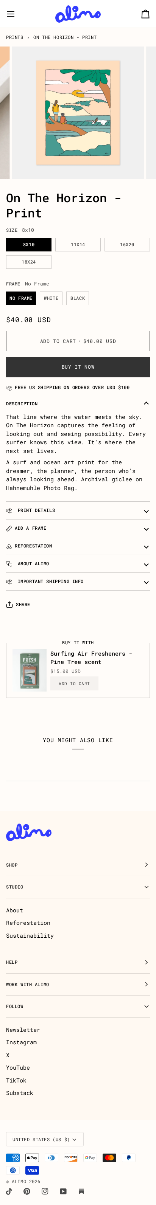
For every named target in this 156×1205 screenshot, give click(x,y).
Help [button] (11, 962)
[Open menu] (17, 14)
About (14, 910)
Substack (19, 1092)
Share (23, 604)
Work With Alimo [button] (27, 984)
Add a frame (30, 528)
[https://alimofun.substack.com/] (81, 1191)
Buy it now (78, 366)
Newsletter (23, 1029)
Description (21, 403)
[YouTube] (63, 1191)
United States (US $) (41, 1139)
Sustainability (30, 935)
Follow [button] (14, 1006)
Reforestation (33, 546)
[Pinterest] (26, 1191)
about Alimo (32, 563)
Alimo (19, 1181)
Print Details (35, 510)
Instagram (21, 1042)
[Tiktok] (9, 1191)
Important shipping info (49, 581)
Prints (14, 37)
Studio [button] (14, 887)
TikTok (16, 1080)
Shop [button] (11, 865)
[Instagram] (45, 1191)
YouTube (18, 1067)
